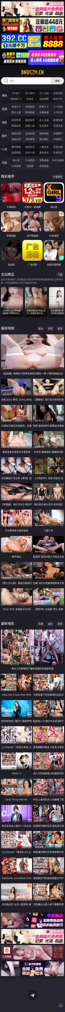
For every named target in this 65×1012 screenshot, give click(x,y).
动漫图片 (58, 133)
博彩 (4, 95)
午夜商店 (30, 160)
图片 (4, 136)
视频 (4, 109)
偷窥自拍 (16, 133)
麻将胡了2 (16, 98)
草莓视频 (44, 160)
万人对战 (44, 93)
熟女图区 (44, 139)
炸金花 (30, 98)
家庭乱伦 (30, 146)
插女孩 (16, 160)
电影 (4, 122)
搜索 (57, 80)
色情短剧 (44, 166)
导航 (4, 163)
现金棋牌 (44, 98)
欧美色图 (44, 133)
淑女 (50, 623)
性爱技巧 (58, 152)
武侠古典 (58, 146)
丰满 (40, 623)
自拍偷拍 (30, 106)
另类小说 (30, 152)
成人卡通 (44, 120)
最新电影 (7, 623)
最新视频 (7, 328)
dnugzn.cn (32, 72)
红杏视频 (16, 166)
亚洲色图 (30, 133)
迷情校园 (16, 152)
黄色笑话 (44, 152)
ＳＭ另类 (58, 112)
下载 (60, 274)
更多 (60, 328)
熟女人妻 (16, 112)
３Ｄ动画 (58, 106)
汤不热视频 (58, 160)
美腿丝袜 (16, 139)
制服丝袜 (16, 125)
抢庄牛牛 (58, 98)
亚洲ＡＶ (16, 106)
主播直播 (44, 112)
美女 (40, 328)
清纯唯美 (30, 139)
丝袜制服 (30, 112)
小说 (4, 149)
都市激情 (16, 146)
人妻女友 (44, 146)
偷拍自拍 (30, 120)
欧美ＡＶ (44, 106)
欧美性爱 (58, 120)
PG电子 (16, 93)
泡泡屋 (30, 166)
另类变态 (58, 125)
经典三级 (30, 125)
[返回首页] (60, 1005)
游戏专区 (58, 93)
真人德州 (30, 93)
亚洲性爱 (16, 120)
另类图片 (58, 139)
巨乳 (50, 328)
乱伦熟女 (44, 125)
